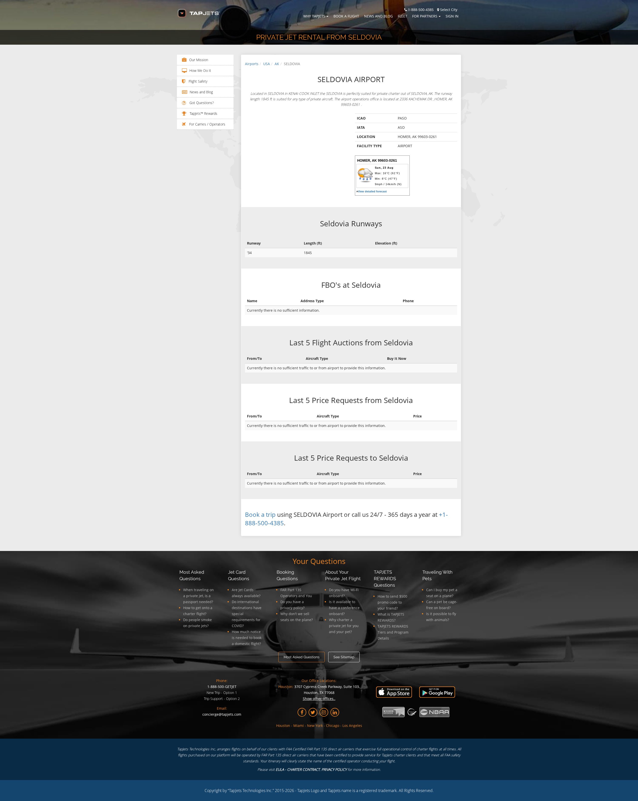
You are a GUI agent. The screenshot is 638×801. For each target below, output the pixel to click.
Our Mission (198, 59)
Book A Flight (346, 16)
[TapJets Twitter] (313, 712)
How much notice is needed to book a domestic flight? (246, 637)
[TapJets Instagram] (323, 712)
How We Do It (200, 70)
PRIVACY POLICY (334, 769)
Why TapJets (314, 16)
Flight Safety (197, 81)
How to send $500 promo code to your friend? (392, 602)
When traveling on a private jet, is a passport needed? (198, 595)
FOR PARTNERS (424, 16)
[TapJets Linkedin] (334, 712)
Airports (251, 63)
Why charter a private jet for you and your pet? (344, 625)
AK (277, 63)
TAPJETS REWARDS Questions (385, 578)
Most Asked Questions (301, 657)
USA (266, 63)
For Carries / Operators (206, 124)
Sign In (452, 16)
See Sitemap (343, 657)
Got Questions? (201, 102)
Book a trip (260, 514)
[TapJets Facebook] (302, 712)
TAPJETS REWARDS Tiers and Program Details (393, 632)
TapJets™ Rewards (203, 113)
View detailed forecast (372, 191)
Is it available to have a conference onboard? (344, 607)
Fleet (402, 16)
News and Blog (378, 16)
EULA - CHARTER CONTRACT (298, 769)
